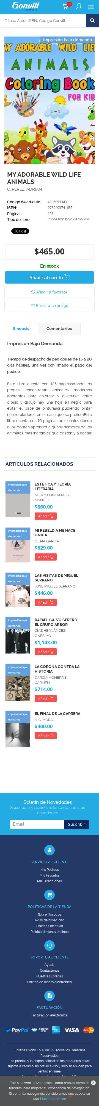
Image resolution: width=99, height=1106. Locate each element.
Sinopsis (21, 328)
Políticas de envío (49, 926)
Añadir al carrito (46, 277)
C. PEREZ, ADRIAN (24, 189)
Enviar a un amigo (51, 305)
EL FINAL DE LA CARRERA (57, 713)
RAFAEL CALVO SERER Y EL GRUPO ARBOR (56, 622)
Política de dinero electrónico (49, 982)
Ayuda (49, 965)
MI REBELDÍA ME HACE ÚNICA (55, 532)
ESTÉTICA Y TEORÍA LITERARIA (53, 486)
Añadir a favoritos (51, 292)
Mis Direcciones (49, 881)
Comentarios (59, 328)
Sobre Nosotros (49, 914)
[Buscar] (92, 20)
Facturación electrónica (49, 1015)
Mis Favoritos (50, 875)
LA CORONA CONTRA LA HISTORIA (57, 668)
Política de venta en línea (50, 932)
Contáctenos (49, 970)
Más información (53, 1099)
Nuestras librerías (49, 976)
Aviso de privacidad (49, 920)
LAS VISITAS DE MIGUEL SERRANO (56, 577)
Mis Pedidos (49, 870)
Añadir (44, 516)
